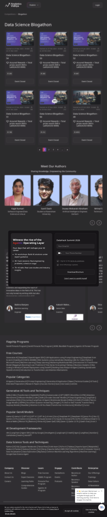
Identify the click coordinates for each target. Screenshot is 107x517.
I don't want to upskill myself (75, 278)
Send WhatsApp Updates (69, 265)
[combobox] (60, 253)
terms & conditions (77, 261)
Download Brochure (75, 272)
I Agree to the (72, 261)
